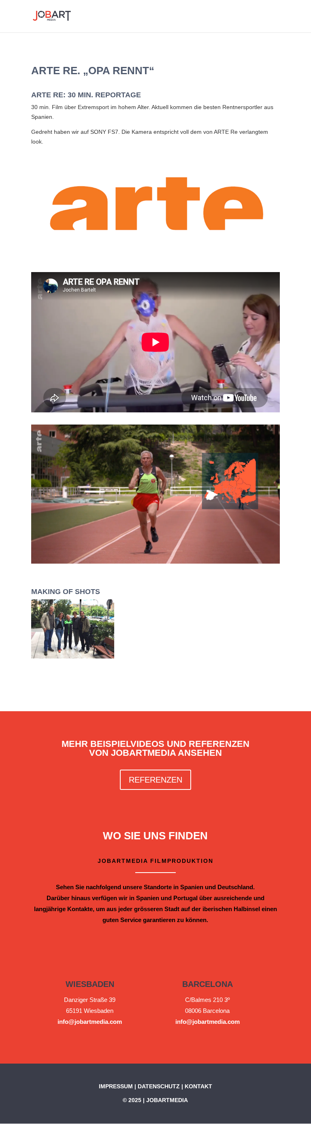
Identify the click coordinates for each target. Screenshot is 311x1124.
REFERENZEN (155, 779)
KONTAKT (198, 1086)
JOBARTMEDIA (167, 1100)
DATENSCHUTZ (159, 1086)
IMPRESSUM (116, 1086)
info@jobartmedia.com (90, 1021)
